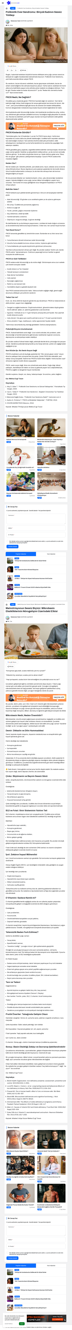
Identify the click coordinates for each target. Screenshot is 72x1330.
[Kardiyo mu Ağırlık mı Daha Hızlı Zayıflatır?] (20, 1169)
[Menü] (2, 2)
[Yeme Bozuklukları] (51, 458)
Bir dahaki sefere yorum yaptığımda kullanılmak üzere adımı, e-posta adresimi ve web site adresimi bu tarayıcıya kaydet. (36, 541)
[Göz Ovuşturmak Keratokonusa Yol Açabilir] (51, 1169)
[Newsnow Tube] (13, 2)
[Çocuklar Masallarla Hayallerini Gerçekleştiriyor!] (36, 596)
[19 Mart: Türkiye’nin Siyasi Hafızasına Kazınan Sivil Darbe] (36, 578)
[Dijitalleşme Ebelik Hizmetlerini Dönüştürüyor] (51, 485)
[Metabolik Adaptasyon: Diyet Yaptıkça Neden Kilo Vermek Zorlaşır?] (51, 431)
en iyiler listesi (38, 1327)
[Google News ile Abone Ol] (12, 66)
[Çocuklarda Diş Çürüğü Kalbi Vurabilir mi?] (20, 458)
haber (32, 1327)
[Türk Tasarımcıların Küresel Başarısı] (36, 569)
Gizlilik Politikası (9, 1323)
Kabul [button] (21, 1323)
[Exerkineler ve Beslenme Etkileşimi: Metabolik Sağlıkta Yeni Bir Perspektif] (51, 1197)
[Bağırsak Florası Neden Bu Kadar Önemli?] (20, 1197)
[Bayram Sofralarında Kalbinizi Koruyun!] (20, 485)
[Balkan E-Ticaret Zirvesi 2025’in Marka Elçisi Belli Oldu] (36, 587)
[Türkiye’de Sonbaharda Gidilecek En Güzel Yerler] (36, 560)
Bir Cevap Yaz (12, 507)
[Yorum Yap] (7, 70)
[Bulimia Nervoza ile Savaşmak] (20, 431)
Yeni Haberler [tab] (51, 554)
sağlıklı (49, 1327)
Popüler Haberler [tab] (21, 554)
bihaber (45, 1327)
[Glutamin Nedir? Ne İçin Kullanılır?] (51, 1142)
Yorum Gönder (12, 546)
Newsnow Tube (15, 21)
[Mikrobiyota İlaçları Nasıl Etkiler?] (20, 1142)
